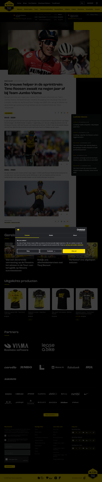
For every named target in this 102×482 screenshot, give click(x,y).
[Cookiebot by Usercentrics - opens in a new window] (78, 230)
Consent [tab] (27, 235)
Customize (50, 251)
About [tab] (75, 235)
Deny (28, 251)
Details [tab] (51, 235)
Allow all (74, 251)
